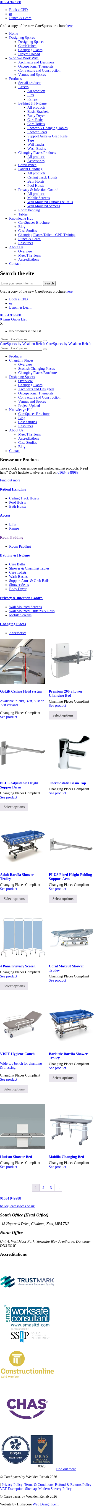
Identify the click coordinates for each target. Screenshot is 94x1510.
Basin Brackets (38, 111)
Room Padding (29, 210)
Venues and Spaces (32, 74)
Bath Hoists (35, 181)
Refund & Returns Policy (73, 1484)
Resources (25, 243)
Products (15, 79)
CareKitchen (27, 46)
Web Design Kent (45, 1504)
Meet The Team (29, 255)
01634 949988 (10, 2)
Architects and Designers (36, 62)
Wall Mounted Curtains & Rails (50, 202)
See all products (29, 83)
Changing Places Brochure (37, 373)
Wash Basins (36, 148)
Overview (25, 251)
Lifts (30, 95)
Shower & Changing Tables (47, 128)
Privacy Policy (12, 1484)
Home (13, 33)
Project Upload (29, 54)
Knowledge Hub (21, 218)
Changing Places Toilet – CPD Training (47, 235)
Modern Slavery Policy (55, 1489)
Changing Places (30, 50)
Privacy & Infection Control (38, 190)
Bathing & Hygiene (32, 103)
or (10, 14)
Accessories (35, 161)
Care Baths (35, 120)
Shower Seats (37, 132)
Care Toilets (36, 124)
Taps (30, 140)
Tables (23, 214)
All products (36, 91)
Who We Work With (24, 58)
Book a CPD (18, 10)
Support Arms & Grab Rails (47, 136)
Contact (14, 263)
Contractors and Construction (39, 70)
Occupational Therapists (35, 66)
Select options (62, 715)
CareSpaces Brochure (34, 222)
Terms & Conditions (38, 1484)
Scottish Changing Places (36, 368)
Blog (21, 226)
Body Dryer (36, 116)
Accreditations (28, 259)
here (69, 26)
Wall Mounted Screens (43, 206)
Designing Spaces (22, 37)
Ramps (32, 99)
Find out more (10, 480)
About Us (16, 247)
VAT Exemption (12, 1489)
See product (8, 717)
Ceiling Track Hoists (42, 177)
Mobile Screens (38, 198)
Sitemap (31, 1489)
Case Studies (27, 231)
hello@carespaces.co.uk (17, 1206)
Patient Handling (30, 169)
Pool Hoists (35, 185)
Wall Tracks (35, 144)
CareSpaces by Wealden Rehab (22, 344)
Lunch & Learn (20, 18)
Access (23, 87)
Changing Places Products (37, 153)
